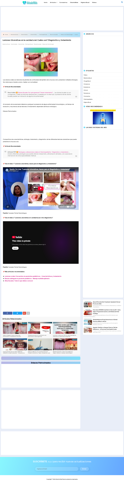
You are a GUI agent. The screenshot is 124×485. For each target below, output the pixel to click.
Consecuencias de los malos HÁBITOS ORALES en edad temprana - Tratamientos (14, 352)
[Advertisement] (62, 18)
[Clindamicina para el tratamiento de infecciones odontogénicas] (40, 328)
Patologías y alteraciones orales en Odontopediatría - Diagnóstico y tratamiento (43, 152)
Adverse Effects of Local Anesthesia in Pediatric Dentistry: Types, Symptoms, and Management (39, 353)
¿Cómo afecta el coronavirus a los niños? (103, 110)
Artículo (86, 90)
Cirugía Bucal (87, 81)
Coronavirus (87, 96)
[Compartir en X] (17, 313)
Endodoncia (87, 87)
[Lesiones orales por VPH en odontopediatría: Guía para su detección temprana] (65, 328)
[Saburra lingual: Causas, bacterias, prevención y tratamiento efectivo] (15, 328)
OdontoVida (21, 44)
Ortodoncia (87, 84)
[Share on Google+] (24, 313)
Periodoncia (87, 93)
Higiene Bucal (87, 102)
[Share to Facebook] (7, 313)
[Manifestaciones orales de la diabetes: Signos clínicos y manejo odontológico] (65, 344)
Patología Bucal (29, 44)
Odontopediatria (88, 99)
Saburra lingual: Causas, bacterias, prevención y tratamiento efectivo (12, 336)
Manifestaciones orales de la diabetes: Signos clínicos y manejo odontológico (63, 352)
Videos (85, 75)
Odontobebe (14, 44)
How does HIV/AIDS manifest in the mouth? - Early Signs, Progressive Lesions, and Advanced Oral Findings (106, 311)
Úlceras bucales (37, 44)
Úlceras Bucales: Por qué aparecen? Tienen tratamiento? (35, 92)
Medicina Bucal (6, 44)
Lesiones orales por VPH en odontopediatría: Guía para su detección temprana (64, 336)
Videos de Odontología (48, 44)
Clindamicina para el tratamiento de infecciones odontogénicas (37, 336)
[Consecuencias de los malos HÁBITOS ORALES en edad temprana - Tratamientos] (15, 344)
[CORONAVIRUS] (103, 118)
